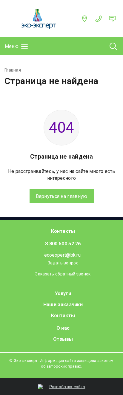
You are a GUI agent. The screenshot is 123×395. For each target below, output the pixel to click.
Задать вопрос (63, 263)
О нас (63, 328)
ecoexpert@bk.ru (62, 255)
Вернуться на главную (61, 196)
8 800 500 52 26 (63, 244)
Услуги (63, 293)
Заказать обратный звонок (62, 274)
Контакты (63, 231)
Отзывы (63, 339)
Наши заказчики (63, 304)
